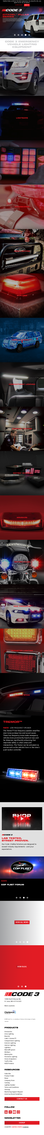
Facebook (10, 1112)
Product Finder (9, 1076)
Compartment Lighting (12, 1041)
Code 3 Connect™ (10, 1038)
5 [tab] (29, 35)
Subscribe (8, 1073)
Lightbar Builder (10, 1085)
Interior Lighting (10, 1045)
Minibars (7, 1052)
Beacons (7, 1036)
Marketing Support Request (14, 1092)
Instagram (18, 1112)
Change (26, 1127)
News (6, 1078)
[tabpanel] (22, 22)
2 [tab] (18, 35)
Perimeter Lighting (11, 1056)
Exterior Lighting (10, 1043)
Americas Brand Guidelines (13, 1094)
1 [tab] (15, 35)
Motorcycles (8, 1054)
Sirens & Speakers (10, 1059)
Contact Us (22, 1099)
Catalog (7, 1083)
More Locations (10, 1006)
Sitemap (7, 1089)
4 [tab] (25, 35)
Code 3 (12, 10)
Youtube (14, 1112)
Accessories (8, 1031)
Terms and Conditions (12, 1087)
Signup (22, 1123)
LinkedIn (6, 1112)
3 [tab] (22, 35)
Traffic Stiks (8, 1061)
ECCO (22, 994)
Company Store (10, 1080)
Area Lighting (9, 1034)
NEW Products (9, 1063)
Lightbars (8, 1047)
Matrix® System (10, 1050)
